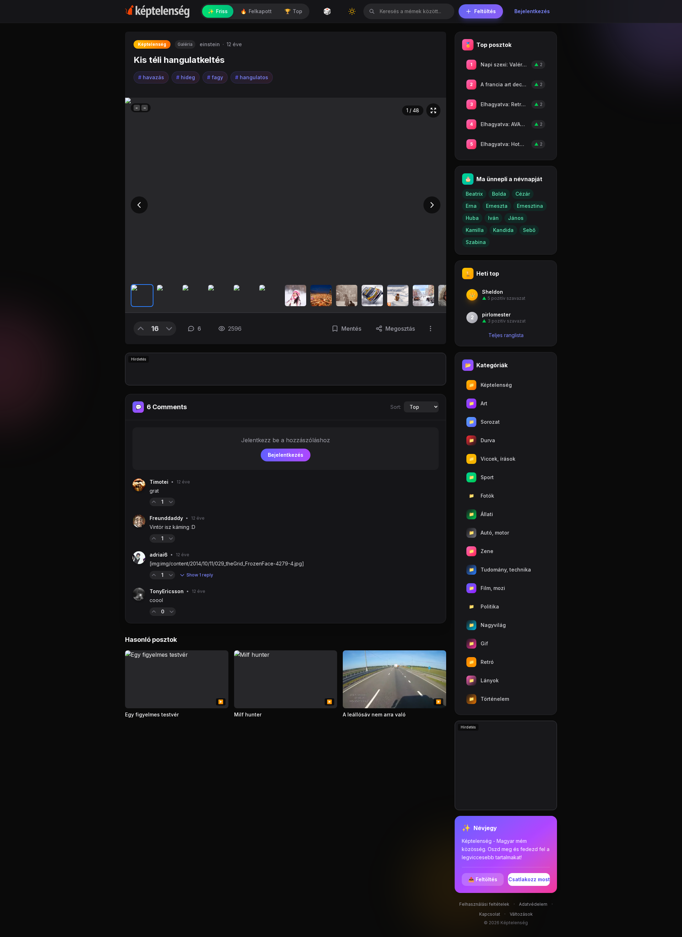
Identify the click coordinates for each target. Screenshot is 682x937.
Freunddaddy (166, 518)
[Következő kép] (431, 204)
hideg (185, 77)
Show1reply (199, 575)
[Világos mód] (352, 11)
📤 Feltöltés (482, 879)
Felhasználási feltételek (484, 904)
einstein (210, 44)
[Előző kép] (139, 204)
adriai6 (159, 555)
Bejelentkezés (532, 11)
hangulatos (251, 77)
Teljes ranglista (506, 335)
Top (293, 11)
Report (186, 501)
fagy (215, 77)
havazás (151, 77)
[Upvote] (141, 328)
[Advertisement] (285, 369)
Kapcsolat (489, 914)
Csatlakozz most (529, 879)
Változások (521, 914)
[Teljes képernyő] (433, 110)
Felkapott (256, 11)
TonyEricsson (167, 591)
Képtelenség (152, 44)
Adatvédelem (533, 904)
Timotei (159, 482)
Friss (218, 11)
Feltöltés (485, 11)
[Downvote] (169, 328)
